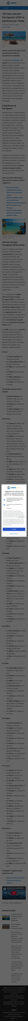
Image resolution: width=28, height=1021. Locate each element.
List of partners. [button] (21, 517)
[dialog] (14, 510)
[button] (14, 508)
